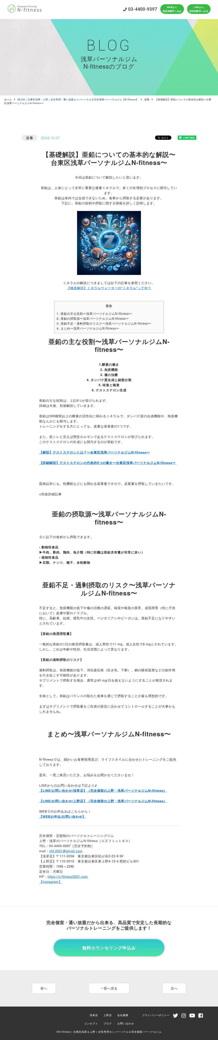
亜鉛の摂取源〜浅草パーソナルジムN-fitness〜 (93, 318)
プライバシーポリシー (156, 1015)
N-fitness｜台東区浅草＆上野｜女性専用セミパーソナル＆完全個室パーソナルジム (110, 1031)
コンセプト (91, 1023)
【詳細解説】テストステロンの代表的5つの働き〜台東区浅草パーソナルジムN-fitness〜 (107, 462)
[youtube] (192, 1016)
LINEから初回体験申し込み (198, 9)
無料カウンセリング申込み (109, 948)
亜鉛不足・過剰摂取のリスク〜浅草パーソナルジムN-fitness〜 (104, 323)
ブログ (107, 1023)
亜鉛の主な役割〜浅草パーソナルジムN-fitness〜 (94, 313)
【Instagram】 (50, 881)
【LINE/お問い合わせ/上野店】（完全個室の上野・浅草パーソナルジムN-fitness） (103, 801)
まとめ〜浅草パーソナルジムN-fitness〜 (88, 328)
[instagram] (183, 1016)
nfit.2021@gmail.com (66, 851)
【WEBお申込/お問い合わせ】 (62, 816)
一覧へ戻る (109, 988)
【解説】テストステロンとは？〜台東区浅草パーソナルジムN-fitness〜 (94, 452)
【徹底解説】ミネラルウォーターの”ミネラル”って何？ (109, 288)
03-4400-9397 (142, 9)
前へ (43, 988)
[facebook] (200, 1016)
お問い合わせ (125, 1023)
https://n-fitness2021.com (67, 876)
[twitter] (175, 1016)
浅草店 (94, 1015)
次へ (174, 988)
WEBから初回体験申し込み (172, 9)
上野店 (107, 1015)
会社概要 (122, 1015)
